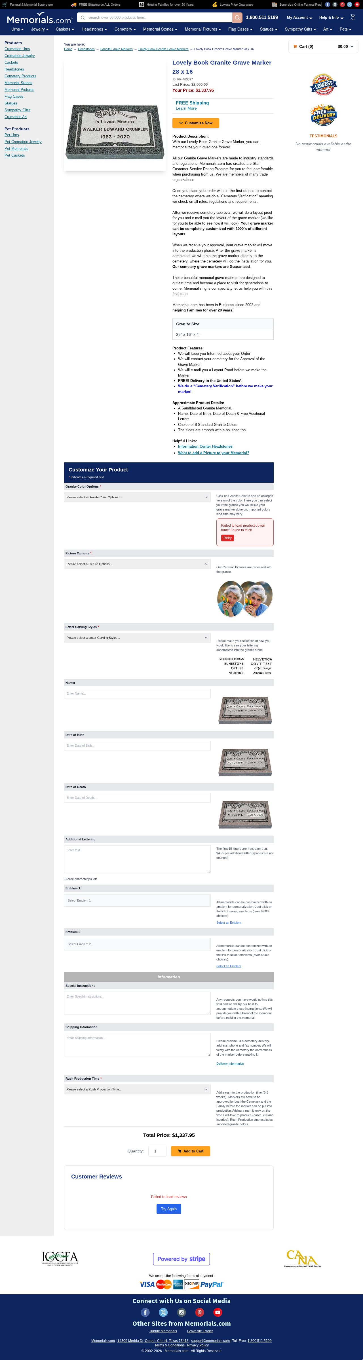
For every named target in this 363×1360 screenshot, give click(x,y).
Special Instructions (80, 985)
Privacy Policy (198, 1345)
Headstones (92, 29)
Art (325, 29)
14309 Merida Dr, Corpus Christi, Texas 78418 (153, 1341)
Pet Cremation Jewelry (23, 142)
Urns (15, 29)
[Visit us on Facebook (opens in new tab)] (327, 4)
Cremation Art (16, 117)
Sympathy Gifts (298, 29)
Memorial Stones (158, 29)
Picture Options (78, 553)
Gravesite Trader (200, 1331)
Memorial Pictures (201, 29)
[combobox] (154, 17)
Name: (70, 682)
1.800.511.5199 (262, 17)
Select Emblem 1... (80, 900)
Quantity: (136, 1151)
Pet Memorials (16, 148)
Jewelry (38, 29)
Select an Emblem (228, 922)
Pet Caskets (15, 155)
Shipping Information (82, 1027)
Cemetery (123, 29)
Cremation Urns (17, 49)
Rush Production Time (84, 1078)
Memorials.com (103, 1341)
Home (68, 49)
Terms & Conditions (170, 1345)
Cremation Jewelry (20, 56)
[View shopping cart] (353, 17)
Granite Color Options (83, 486)
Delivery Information (230, 1063)
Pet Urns (12, 135)
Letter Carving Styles (82, 627)
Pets (344, 29)
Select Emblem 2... (80, 944)
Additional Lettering (81, 839)
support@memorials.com (210, 1341)
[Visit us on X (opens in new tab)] (349, 4)
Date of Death (76, 787)
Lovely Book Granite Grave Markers (163, 49)
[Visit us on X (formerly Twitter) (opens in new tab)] (163, 1312)
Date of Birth (75, 734)
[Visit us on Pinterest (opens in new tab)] (342, 4)
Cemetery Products (20, 76)
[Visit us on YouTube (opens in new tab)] (357, 4)
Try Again (169, 1209)
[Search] (237, 17)
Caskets (63, 29)
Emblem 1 (73, 888)
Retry (227, 538)
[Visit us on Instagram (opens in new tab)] (334, 4)
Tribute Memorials (163, 1331)
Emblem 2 (73, 932)
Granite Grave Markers (116, 49)
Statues (267, 29)
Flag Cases (238, 29)
